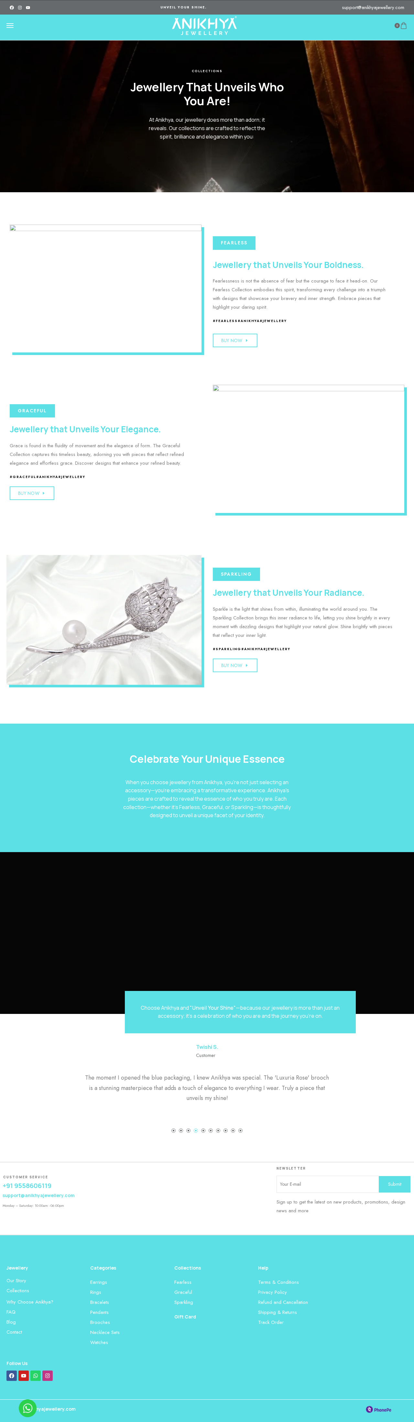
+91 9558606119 (27, 1185)
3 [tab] (188, 1130)
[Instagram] (20, 8)
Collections (187, 1268)
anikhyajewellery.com (51, 1409)
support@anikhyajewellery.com (373, 7)
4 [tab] (196, 1130)
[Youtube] (28, 8)
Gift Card (185, 1317)
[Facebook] (12, 8)
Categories (103, 1268)
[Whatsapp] (35, 1376)
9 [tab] (233, 1130)
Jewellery (17, 1268)
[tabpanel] (207, 1073)
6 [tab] (211, 1130)
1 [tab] (173, 1130)
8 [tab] (225, 1130)
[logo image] (204, 25)
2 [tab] (181, 1130)
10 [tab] (240, 1130)
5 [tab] (203, 1130)
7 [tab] (218, 1130)
